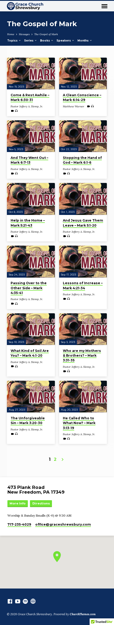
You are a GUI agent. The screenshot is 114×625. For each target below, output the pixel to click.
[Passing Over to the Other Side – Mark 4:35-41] (31, 262)
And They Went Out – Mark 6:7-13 (29, 160)
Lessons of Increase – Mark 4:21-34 (83, 285)
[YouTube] (18, 601)
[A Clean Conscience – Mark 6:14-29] (83, 74)
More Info (17, 503)
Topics (12, 40)
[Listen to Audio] (16, 111)
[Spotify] (25, 601)
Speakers (64, 40)
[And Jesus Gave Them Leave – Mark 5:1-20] (83, 199)
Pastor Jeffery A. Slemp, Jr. (27, 106)
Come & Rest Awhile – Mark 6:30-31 (30, 97)
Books (45, 40)
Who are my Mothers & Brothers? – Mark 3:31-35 (82, 355)
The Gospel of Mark (46, 34)
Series (29, 40)
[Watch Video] (12, 111)
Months (83, 40)
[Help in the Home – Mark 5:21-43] (31, 199)
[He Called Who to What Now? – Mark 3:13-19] (83, 397)
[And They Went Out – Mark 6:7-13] (31, 136)
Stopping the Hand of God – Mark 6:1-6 (82, 160)
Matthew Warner (73, 106)
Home (10, 34)
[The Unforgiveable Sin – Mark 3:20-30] (31, 397)
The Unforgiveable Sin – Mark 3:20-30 (28, 420)
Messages (24, 34)
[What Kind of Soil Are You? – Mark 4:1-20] (31, 329)
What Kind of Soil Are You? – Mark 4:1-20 (30, 353)
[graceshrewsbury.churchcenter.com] (33, 601)
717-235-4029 (19, 524)
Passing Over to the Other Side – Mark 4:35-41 (29, 288)
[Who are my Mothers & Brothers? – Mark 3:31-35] (83, 329)
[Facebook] (10, 601)
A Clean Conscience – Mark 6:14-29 (82, 97)
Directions (41, 503)
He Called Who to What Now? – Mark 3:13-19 (79, 423)
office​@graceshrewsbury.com (63, 524)
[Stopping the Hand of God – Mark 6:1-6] (83, 136)
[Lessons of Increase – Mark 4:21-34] (83, 262)
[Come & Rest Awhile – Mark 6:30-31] (31, 74)
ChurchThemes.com (83, 614)
